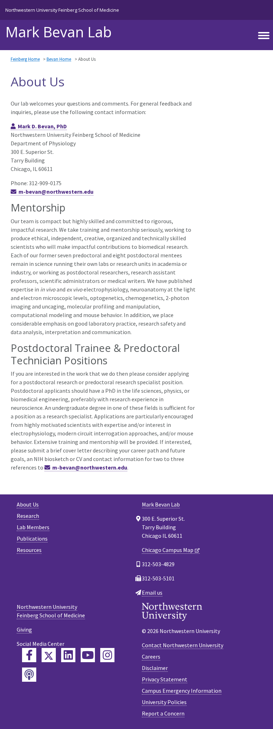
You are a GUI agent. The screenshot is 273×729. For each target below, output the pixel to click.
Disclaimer (155, 667)
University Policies (164, 702)
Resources (29, 549)
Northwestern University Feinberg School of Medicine (62, 9)
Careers (151, 656)
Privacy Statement (164, 679)
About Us (28, 504)
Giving (24, 629)
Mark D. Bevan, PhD (42, 126)
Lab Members (33, 527)
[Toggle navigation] (263, 36)
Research (28, 515)
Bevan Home (59, 59)
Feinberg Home (25, 59)
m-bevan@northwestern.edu (55, 191)
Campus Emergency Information (181, 690)
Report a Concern (163, 713)
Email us (152, 592)
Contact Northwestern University (182, 645)
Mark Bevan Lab (58, 32)
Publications (32, 538)
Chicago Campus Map (167, 549)
